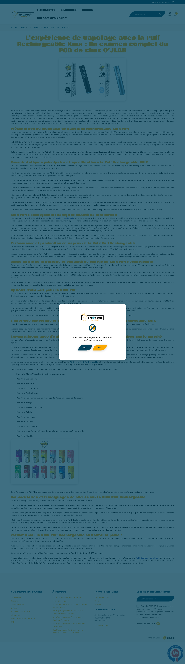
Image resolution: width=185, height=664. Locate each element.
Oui (99, 347)
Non (85, 347)
